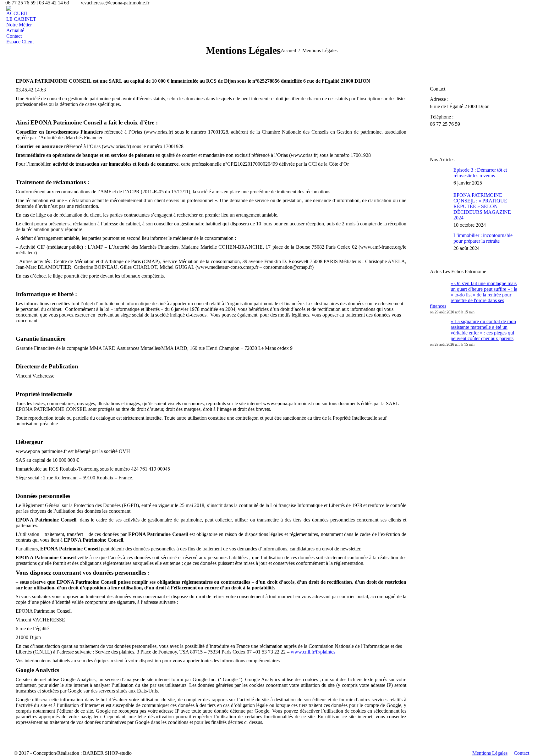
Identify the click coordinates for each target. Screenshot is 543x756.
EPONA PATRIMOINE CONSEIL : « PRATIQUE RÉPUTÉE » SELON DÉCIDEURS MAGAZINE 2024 (482, 206)
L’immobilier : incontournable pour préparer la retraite (483, 238)
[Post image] (439, 176)
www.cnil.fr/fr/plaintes (313, 651)
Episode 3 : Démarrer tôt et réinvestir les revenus (480, 172)
